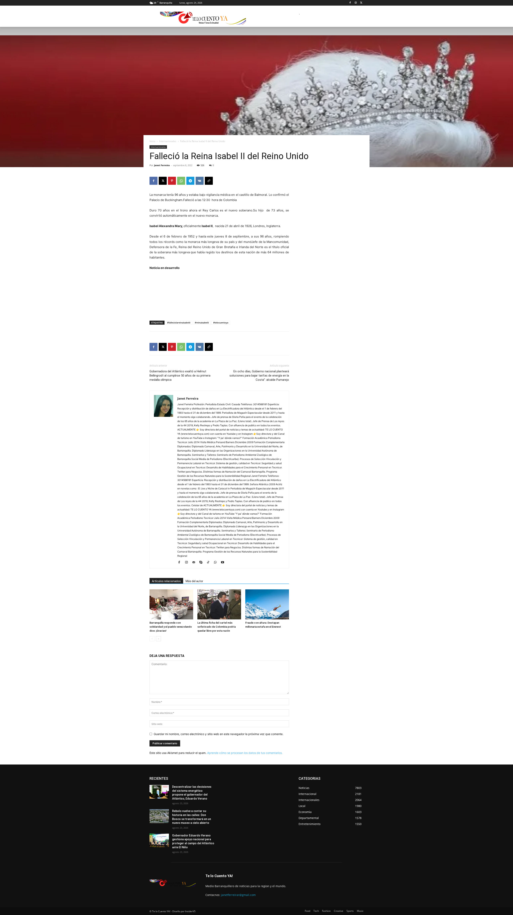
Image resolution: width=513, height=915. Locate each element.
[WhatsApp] (181, 181)
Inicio (152, 141)
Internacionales (167, 141)
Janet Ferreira (162, 165)
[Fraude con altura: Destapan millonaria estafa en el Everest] (267, 604)
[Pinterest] (172, 181)
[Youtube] (224, 562)
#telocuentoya (220, 322)
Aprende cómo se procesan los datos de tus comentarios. (245, 752)
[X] (361, 3)
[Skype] (202, 562)
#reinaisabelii (202, 322)
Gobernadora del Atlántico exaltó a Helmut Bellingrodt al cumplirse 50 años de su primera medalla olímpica (179, 376)
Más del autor (194, 581)
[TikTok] (209, 562)
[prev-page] (152, 638)
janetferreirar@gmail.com (238, 895)
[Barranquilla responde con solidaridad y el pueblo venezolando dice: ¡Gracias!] (171, 604)
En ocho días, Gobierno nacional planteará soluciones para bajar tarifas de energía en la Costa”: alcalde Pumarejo (259, 376)
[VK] (200, 181)
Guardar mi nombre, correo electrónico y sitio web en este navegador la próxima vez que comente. (218, 734)
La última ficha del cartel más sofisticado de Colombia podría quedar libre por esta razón (216, 626)
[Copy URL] (209, 181)
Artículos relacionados (166, 581)
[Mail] (195, 562)
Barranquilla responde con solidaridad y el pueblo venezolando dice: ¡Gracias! (170, 626)
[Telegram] (190, 181)
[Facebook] (350, 3)
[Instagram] (355, 3)
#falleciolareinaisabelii (178, 322)
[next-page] (158, 638)
